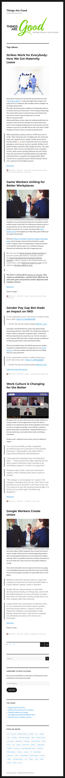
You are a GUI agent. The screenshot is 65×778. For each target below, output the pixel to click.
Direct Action (27, 170)
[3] (19, 142)
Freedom (39, 170)
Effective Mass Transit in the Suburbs (20, 710)
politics (45, 170)
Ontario (25, 172)
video (42, 759)
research (10, 755)
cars (8, 737)
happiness (40, 745)
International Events (28, 748)
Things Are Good (17, 10)
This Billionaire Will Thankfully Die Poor (21, 715)
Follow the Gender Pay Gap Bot (17, 369)
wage (42, 374)
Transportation (18, 759)
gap (32, 374)
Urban (31, 759)
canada (9, 172)
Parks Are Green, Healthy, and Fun (19, 717)
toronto (42, 755)
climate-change (24, 737)
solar (16, 755)
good (18, 745)
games (33, 296)
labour (21, 172)
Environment (35, 741)
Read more (10, 287)
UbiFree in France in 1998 (31, 263)
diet (33, 737)
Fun (13, 745)
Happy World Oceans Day (16, 707)
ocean (26, 752)
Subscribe (11, 690)
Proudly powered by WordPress (25, 773)
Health (9, 748)
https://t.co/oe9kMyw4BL (26, 319)
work (12, 298)
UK (26, 759)
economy (10, 741)
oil (30, 752)
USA (36, 759)
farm (43, 741)
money (19, 752)
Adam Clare (12, 170)
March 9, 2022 (41, 324)
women (46, 374)
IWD (35, 374)
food (8, 745)
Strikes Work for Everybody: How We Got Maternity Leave (27, 58)
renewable (37, 752)
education (19, 741)
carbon (41, 734)
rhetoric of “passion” (35, 275)
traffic (9, 759)
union (40, 296)
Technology (34, 755)
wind (14, 763)
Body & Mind (22, 734)
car (36, 734)
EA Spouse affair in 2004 (23, 265)
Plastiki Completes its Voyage (18, 712)
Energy (26, 741)
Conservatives (15, 172)
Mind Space (28, 501)
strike (29, 172)
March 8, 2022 (41, 365)
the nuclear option (13, 101)
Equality (34, 170)
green (33, 745)
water (9, 763)
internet (40, 748)
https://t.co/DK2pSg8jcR (35, 360)
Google (32, 634)
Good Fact (25, 745)
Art (8, 734)
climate (14, 737)
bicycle (13, 734)
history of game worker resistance (32, 253)
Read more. (10, 166)
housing (16, 748)
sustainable (24, 755)
